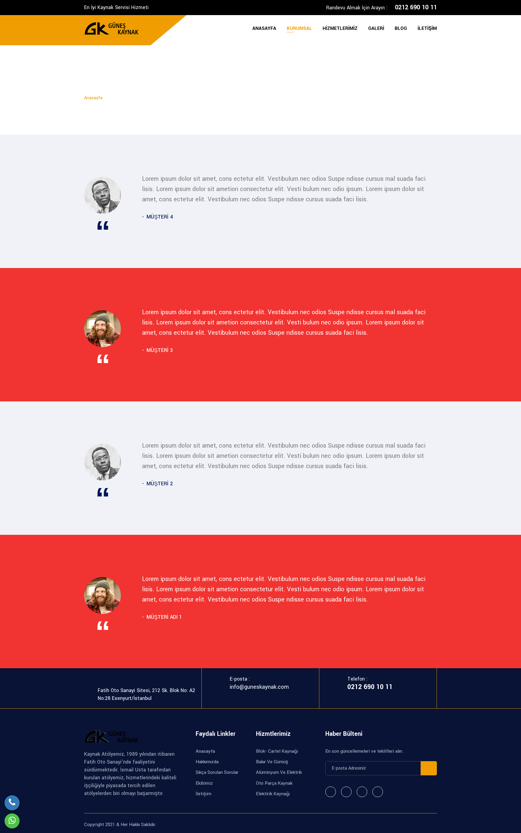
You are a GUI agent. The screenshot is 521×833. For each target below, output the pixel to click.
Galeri (376, 28)
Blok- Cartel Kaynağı (277, 751)
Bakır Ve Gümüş (272, 761)
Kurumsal (299, 28)
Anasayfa (264, 28)
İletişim (427, 28)
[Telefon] (12, 802)
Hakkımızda (207, 761)
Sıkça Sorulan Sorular (217, 772)
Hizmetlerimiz (340, 28)
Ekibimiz (204, 783)
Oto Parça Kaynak (274, 783)
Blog (401, 28)
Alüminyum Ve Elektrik (279, 772)
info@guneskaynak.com (259, 687)
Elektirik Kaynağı (273, 793)
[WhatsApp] (12, 820)
